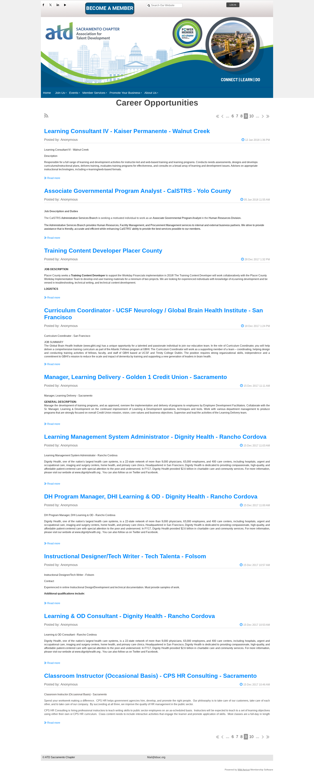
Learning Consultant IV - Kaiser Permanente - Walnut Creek (127, 131)
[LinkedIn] (57, 4)
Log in (233, 5)
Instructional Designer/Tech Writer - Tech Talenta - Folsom (125, 556)
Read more (53, 178)
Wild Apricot (244, 769)
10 (251, 116)
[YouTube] (64, 4)
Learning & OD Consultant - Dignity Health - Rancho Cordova (129, 616)
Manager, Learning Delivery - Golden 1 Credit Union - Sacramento (135, 377)
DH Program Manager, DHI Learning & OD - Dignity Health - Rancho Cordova (150, 496)
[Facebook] (43, 4)
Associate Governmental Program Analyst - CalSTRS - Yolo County (137, 190)
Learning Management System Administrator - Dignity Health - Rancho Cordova (155, 436)
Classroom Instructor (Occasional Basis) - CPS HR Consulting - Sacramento (150, 675)
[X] (50, 4)
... (227, 116)
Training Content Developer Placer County (103, 250)
